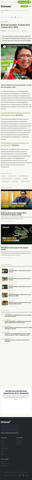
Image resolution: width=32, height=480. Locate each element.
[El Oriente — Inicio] (6, 6)
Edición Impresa (4, 463)
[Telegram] (23, 475)
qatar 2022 (25, 178)
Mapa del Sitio (4, 465)
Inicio (2, 10)
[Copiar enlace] (22, 17)
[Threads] (16, 475)
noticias (4, 176)
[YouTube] (19, 475)
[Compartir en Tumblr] (18, 17)
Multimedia (6, 10)
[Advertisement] (16, 364)
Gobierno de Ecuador (25, 181)
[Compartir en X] (8, 17)
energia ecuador (5, 181)
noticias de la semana (23, 176)
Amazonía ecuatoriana (7, 178)
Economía (3, 444)
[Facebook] (5, 475)
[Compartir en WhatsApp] (2, 17)
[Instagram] (12, 475)
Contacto (3, 461)
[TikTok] (27, 475)
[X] (9, 475)
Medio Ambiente (4, 448)
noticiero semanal (12, 176)
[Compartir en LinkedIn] (15, 17)
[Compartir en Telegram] (12, 17)
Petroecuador (15, 181)
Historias (16, 2)
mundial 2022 (17, 178)
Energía (2, 440)
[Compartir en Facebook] (5, 17)
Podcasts (10, 2)
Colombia (3, 454)
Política (2, 446)
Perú (2, 452)
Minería (2, 442)
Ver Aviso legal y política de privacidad (9, 432)
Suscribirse (24, 6)
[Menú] (30, 6)
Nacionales (3, 450)
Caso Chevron (4, 2)
